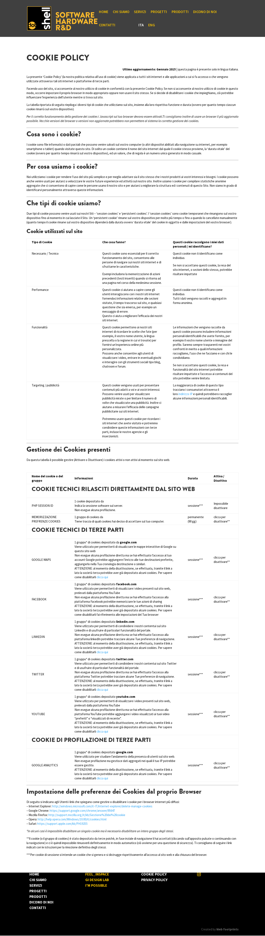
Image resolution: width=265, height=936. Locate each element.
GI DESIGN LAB (97, 879)
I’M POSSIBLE (96, 885)
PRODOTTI (180, 12)
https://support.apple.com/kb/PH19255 (62, 824)
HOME (103, 12)
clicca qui (102, 577)
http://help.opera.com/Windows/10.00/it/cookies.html (72, 819)
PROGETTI (159, 12)
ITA (141, 25)
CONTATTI (107, 25)
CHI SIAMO (121, 12)
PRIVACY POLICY (154, 879)
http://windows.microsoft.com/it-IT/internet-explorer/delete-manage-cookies (102, 806)
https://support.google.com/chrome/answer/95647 (82, 811)
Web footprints (227, 929)
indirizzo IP (185, 394)
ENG (151, 25)
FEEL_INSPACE (97, 874)
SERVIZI (140, 12)
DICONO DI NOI (205, 12)
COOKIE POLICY (154, 874)
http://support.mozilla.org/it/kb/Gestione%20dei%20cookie (86, 815)
